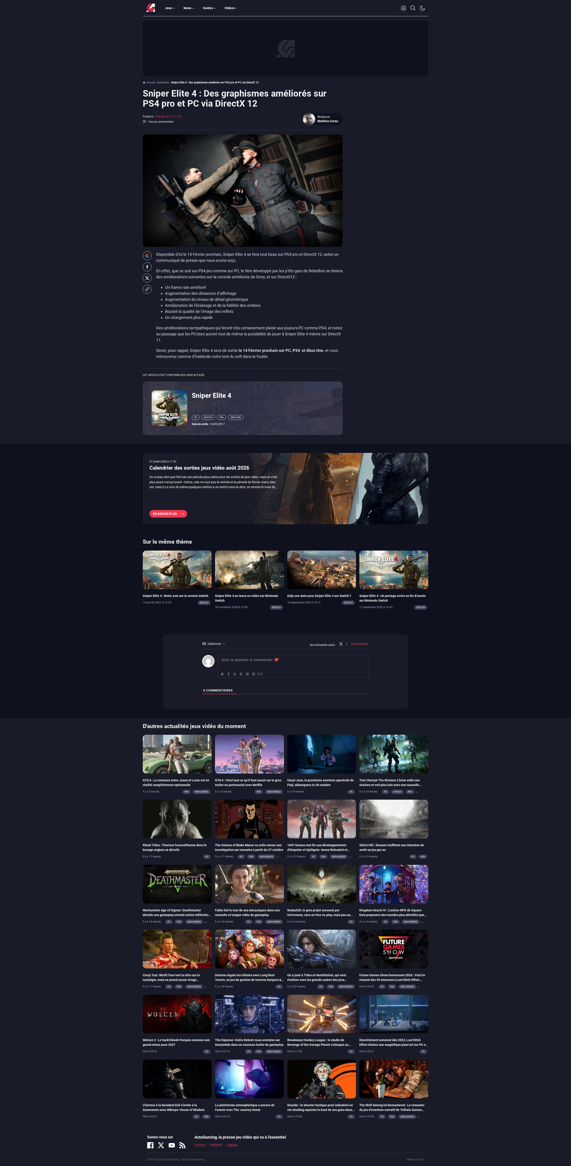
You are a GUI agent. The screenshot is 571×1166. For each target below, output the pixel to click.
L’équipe (232, 1145)
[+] (260, 673)
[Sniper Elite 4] (169, 408)
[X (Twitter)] (161, 1145)
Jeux (168, 8)
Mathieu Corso (327, 121)
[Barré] (241, 674)
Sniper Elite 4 (211, 395)
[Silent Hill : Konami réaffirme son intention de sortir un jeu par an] (393, 819)
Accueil (150, 82)
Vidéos (229, 8)
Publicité (216, 1145)
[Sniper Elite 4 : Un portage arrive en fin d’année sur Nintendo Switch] (393, 569)
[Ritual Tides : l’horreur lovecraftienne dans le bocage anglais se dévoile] (177, 819)
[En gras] (222, 674)
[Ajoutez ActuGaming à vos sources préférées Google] (147, 255)
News (187, 8)
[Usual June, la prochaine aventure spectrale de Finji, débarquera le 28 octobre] (321, 754)
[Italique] (229, 674)
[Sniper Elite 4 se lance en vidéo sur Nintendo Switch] (249, 569)
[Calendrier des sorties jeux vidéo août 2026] (285, 488)
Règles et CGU (415, 1159)
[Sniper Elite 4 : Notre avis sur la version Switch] (177, 569)
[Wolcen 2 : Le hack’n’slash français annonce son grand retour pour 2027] (177, 1013)
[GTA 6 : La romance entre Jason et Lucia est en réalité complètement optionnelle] (177, 754)
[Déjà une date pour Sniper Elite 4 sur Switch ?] (321, 569)
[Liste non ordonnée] (253, 674)
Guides (208, 8)
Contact (200, 1145)
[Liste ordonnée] (247, 674)
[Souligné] (235, 674)
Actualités (163, 82)
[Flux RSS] (182, 1145)
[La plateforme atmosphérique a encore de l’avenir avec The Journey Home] (249, 1078)
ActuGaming (150, 8)
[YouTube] (172, 1145)
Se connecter (359, 644)
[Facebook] (150, 1145)
